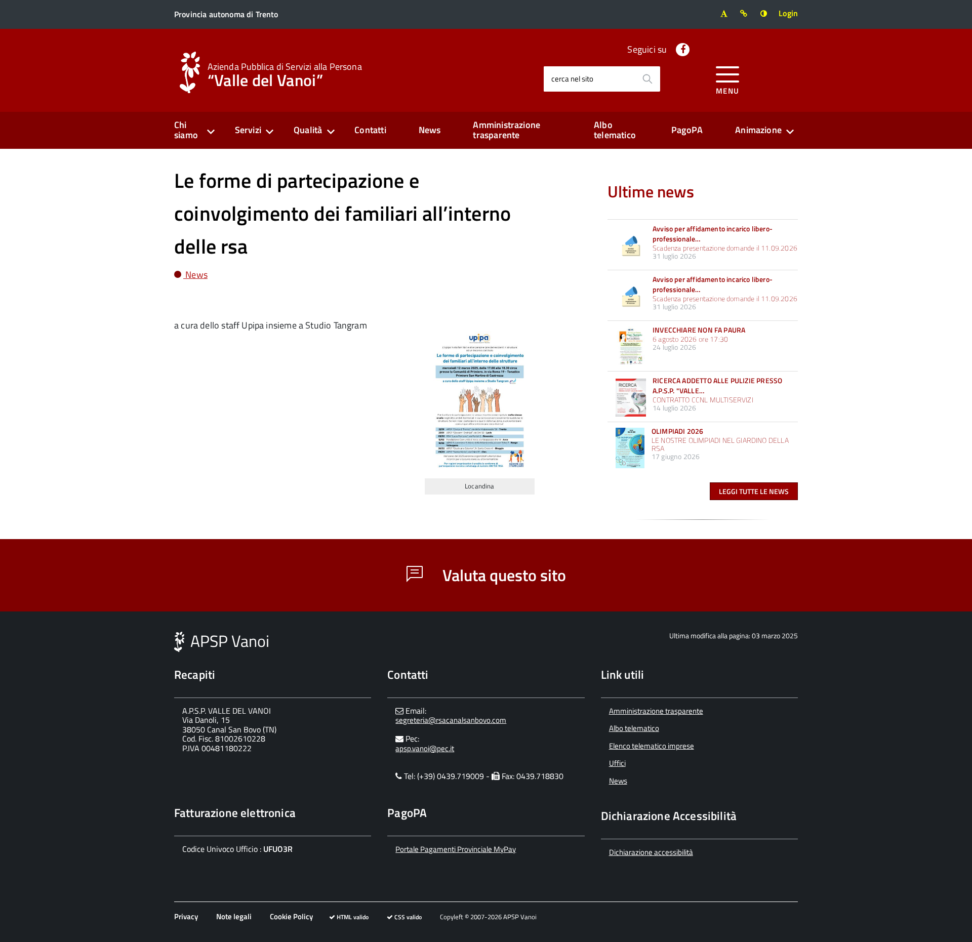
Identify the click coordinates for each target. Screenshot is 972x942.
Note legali (234, 916)
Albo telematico (615, 130)
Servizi (248, 130)
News (430, 130)
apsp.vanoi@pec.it (424, 748)
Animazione (758, 130)
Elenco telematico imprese (651, 746)
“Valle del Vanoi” (285, 74)
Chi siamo (186, 130)
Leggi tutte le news (754, 491)
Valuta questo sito (502, 575)
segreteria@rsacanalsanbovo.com (450, 720)
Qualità (308, 130)
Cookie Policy (291, 916)
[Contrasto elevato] (763, 13)
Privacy (186, 916)
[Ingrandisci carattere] (723, 13)
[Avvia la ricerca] (647, 79)
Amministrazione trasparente (506, 130)
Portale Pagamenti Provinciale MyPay (455, 849)
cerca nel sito (572, 78)
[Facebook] (683, 49)
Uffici (617, 763)
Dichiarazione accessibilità (651, 852)
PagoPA (687, 130)
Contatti (370, 130)
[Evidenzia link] (744, 13)
